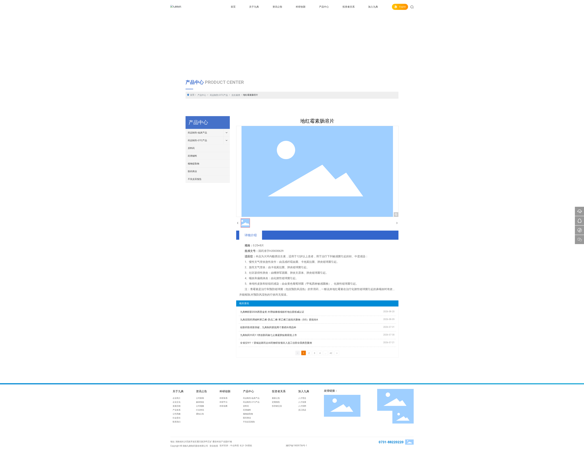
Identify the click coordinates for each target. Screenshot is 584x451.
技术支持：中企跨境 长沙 (232, 445)
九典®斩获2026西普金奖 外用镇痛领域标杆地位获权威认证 (272, 311)
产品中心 (202, 95)
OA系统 (248, 445)
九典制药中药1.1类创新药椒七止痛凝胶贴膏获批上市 (268, 335)
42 (331, 353)
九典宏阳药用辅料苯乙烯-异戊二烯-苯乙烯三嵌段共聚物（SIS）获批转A (279, 319)
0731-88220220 (391, 442)
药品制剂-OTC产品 (219, 95)
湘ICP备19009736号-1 (296, 445)
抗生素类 (236, 95)
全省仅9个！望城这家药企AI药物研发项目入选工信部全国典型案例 (276, 342)
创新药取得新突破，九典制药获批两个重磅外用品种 (268, 327)
